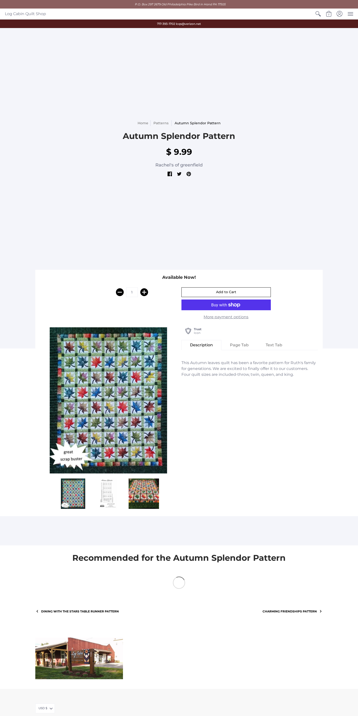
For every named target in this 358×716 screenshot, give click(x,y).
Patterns (161, 123)
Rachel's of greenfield (179, 165)
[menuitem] (318, 14)
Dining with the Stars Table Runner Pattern (80, 611)
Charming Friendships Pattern (290, 611)
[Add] (144, 292)
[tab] (201, 345)
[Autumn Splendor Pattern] (108, 400)
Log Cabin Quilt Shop (25, 13)
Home (143, 123)
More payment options (226, 317)
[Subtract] (120, 292)
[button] (318, 14)
